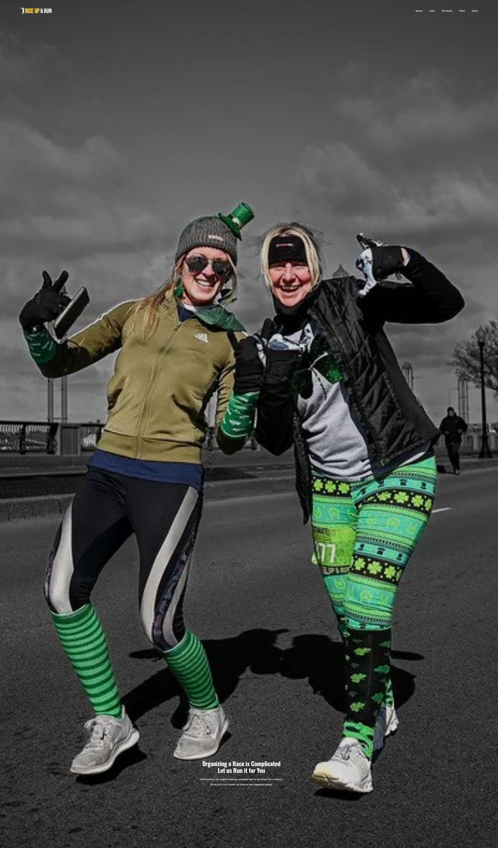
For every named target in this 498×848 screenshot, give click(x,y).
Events (432, 10)
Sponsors (419, 10)
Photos (462, 10)
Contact (475, 10)
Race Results (447, 10)
